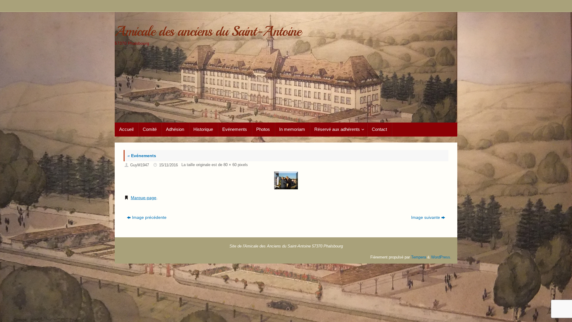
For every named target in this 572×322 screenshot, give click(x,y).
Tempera (418, 257)
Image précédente (149, 217)
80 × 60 (230, 165)
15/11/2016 (168, 165)
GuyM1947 (139, 165)
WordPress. (441, 257)
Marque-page (143, 197)
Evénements (142, 155)
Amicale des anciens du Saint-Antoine (208, 31)
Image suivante (425, 217)
